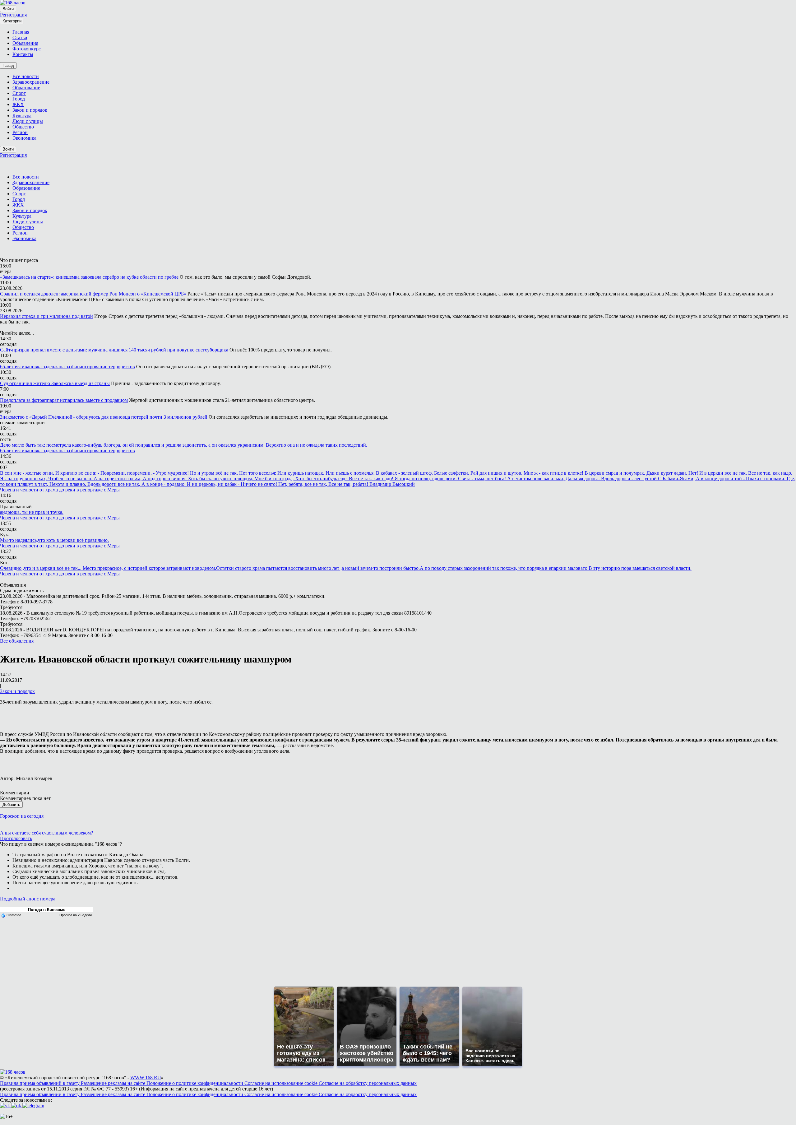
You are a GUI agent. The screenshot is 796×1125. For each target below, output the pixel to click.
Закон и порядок (17, 691)
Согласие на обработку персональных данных (368, 1083)
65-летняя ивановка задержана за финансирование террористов (67, 366)
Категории (11, 21)
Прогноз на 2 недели (75, 915)
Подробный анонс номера (27, 898)
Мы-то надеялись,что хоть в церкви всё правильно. (54, 540)
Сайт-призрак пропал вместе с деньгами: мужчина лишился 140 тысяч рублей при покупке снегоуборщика (114, 349)
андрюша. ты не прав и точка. (31, 512)
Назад (8, 65)
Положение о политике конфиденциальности (195, 1083)
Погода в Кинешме (46, 909)
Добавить (11, 804)
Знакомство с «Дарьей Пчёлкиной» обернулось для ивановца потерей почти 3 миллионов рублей (103, 417)
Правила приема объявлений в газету (40, 1083)
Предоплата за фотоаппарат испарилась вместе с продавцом (64, 400)
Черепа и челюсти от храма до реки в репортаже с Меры (60, 489)
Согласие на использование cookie (281, 1083)
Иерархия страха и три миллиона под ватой (46, 316)
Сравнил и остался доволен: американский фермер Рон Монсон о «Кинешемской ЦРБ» (93, 293)
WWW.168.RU (145, 1077)
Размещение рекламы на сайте (113, 1083)
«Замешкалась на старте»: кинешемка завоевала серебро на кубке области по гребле (89, 277)
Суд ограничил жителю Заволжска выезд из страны (55, 383)
